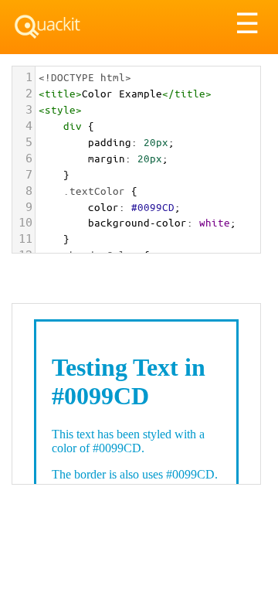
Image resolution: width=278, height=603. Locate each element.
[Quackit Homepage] (47, 26)
